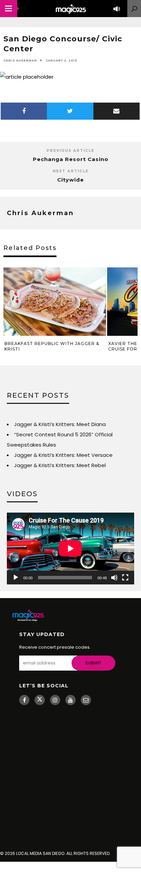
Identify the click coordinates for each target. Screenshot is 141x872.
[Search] (134, 8)
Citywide (70, 179)
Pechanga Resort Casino (70, 159)
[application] (70, 548)
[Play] (15, 577)
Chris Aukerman (20, 60)
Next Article (71, 171)
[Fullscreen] (125, 577)
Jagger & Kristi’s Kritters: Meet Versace (63, 455)
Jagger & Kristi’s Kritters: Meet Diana (60, 424)
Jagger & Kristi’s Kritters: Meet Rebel (60, 465)
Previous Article (70, 150)
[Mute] (114, 577)
